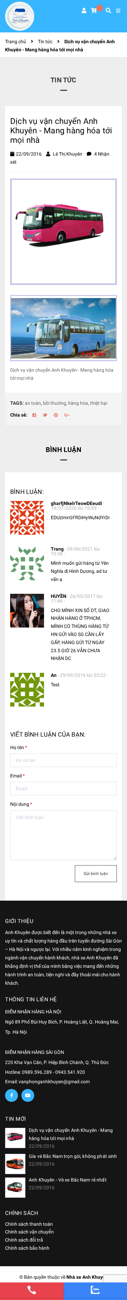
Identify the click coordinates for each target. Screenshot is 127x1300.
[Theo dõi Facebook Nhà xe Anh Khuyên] (11, 1095)
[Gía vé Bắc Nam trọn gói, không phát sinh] (15, 1164)
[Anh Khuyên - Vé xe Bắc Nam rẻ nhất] (15, 1187)
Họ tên (18, 747)
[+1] (67, 415)
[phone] (32, 1289)
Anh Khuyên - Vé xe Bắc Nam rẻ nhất (68, 1180)
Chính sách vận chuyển (29, 1232)
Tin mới (15, 1119)
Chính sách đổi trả (24, 1240)
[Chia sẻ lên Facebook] (34, 415)
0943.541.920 (70, 1072)
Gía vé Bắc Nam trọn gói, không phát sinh (73, 1156)
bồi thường (54, 403)
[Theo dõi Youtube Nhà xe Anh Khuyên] (27, 1095)
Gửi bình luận (96, 873)
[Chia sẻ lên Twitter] (45, 415)
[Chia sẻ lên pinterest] (56, 415)
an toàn (33, 403)
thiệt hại (98, 403)
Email (17, 775)
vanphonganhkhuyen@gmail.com (54, 1081)
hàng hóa (78, 403)
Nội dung (21, 804)
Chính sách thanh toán (29, 1224)
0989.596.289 (37, 1072)
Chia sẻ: (18, 415)
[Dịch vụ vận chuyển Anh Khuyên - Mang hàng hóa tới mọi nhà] (15, 1138)
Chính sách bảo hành (27, 1248)
